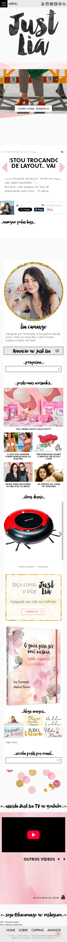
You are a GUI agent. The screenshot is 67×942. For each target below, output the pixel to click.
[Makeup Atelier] (14, 721)
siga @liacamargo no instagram (34, 914)
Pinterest (60, 4)
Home (11, 930)
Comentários (54, 205)
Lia (21, 205)
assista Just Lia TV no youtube (33, 806)
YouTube (43, 4)
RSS (64, 4)
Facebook (51, 4)
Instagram (47, 4)
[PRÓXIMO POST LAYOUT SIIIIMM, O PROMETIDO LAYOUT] (62, 167)
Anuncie (54, 930)
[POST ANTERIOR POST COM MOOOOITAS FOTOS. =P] (4, 167)
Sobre (23, 930)
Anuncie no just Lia (31, 351)
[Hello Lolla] (53, 721)
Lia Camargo (25, 938)
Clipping (37, 930)
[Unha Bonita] (53, 733)
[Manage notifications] (58, 934)
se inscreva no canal (46, 897)
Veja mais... (12, 742)
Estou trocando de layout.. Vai (33, 163)
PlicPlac (51, 938)
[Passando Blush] (14, 733)
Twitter (56, 4)
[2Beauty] (34, 721)
